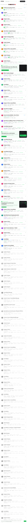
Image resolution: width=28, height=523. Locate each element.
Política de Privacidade (9, 521)
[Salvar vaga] (25, 7)
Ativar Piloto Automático (5, 70)
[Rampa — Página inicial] (2, 1)
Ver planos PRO (4, 136)
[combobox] (24, 4)
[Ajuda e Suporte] (19, 1)
